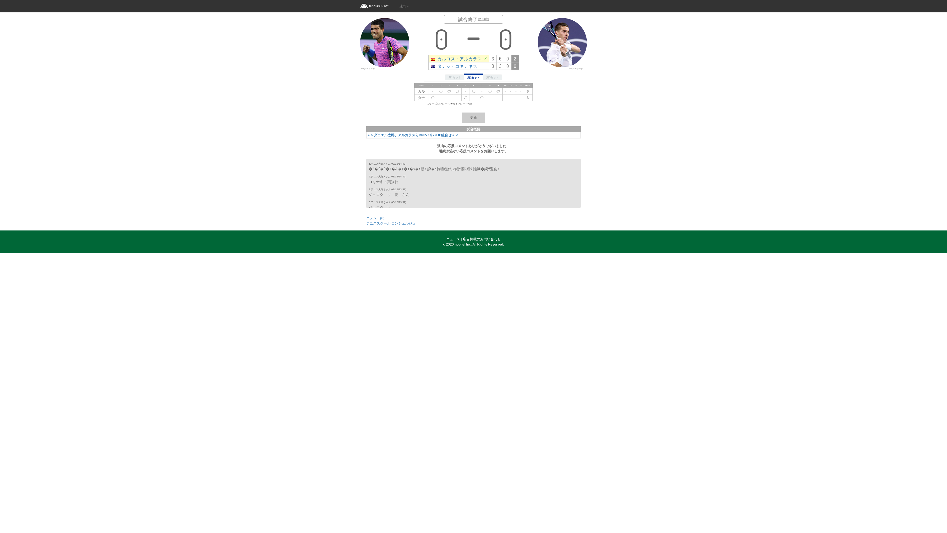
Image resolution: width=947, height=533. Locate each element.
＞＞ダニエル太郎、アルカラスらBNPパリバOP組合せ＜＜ (412, 135)
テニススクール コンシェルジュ (391, 223)
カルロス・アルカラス (459, 58)
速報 (403, 6)
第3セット (492, 77)
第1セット (455, 77)
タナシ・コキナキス (456, 66)
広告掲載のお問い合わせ (482, 239)
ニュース (453, 239)
